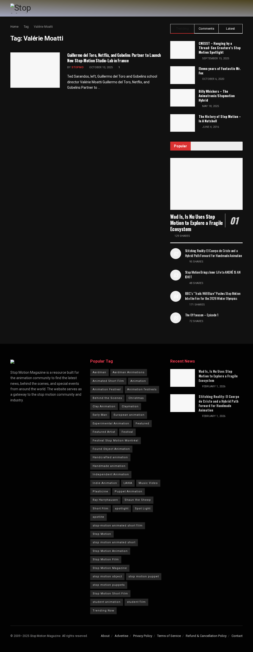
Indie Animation (105, 483)
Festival (127, 432)
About (105, 636)
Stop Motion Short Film (110, 593)
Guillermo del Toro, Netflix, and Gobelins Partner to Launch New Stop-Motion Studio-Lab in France (114, 58)
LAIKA (128, 483)
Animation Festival (107, 389)
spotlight (121, 508)
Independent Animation (111, 474)
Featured (142, 423)
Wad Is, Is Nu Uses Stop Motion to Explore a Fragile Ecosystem (196, 223)
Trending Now (103, 610)
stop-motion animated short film (118, 525)
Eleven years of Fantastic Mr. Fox (220, 70)
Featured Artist (104, 432)
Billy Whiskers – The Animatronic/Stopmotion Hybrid (217, 96)
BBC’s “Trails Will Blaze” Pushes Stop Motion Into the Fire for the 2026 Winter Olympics (212, 296)
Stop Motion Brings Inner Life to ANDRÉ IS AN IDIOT (212, 274)
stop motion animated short (114, 542)
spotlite (98, 517)
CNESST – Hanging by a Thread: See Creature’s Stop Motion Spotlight (220, 48)
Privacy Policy (142, 636)
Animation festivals (142, 389)
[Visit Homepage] (31, 8)
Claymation (130, 406)
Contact (237, 636)
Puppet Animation (128, 491)
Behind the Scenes (107, 398)
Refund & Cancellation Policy (206, 636)
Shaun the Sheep (138, 499)
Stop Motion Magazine (110, 568)
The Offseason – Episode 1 (201, 314)
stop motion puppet (143, 576)
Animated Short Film (108, 381)
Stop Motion (102, 534)
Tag (26, 26)
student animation (107, 602)
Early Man (100, 414)
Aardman (99, 372)
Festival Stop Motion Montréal (115, 440)
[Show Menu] (240, 8)
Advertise (121, 636)
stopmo (77, 67)
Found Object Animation (111, 449)
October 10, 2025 (100, 67)
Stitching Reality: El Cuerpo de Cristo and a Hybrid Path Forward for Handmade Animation (213, 253)
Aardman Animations (129, 372)
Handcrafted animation (110, 457)
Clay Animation (104, 406)
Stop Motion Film (106, 559)
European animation (129, 414)
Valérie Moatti (43, 26)
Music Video (148, 483)
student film (136, 602)
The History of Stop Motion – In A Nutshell (220, 118)
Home (14, 26)
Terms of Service (169, 636)
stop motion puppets (109, 585)
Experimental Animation (111, 423)
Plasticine (100, 491)
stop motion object (107, 576)
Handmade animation (109, 466)
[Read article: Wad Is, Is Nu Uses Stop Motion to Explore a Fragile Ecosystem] (206, 184)
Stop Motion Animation (110, 551)
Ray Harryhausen (105, 499)
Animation (138, 381)
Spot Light (142, 508)
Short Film (100, 508)
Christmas (136, 398)
